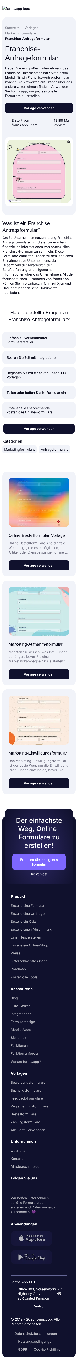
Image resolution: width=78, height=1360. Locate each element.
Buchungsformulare (26, 1090)
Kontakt (17, 1158)
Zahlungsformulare (25, 1122)
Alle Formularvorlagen (28, 1130)
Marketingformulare (19, 449)
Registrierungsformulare (29, 1106)
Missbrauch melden (26, 1166)
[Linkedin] (14, 1188)
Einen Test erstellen (26, 937)
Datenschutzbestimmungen (36, 1333)
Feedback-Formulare (27, 1098)
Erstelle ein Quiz (23, 921)
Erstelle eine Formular (28, 905)
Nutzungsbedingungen (35, 1341)
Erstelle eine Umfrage (28, 913)
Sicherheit (18, 1037)
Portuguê (41, 1279)
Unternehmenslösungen (29, 961)
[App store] (34, 1238)
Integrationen (21, 1014)
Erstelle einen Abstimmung (31, 929)
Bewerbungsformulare (28, 1082)
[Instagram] (23, 1188)
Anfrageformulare (54, 449)
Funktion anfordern (25, 1053)
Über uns (18, 1151)
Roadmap (18, 969)
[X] (32, 1188)
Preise (15, 953)
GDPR (22, 1349)
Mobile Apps (21, 1030)
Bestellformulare (23, 1114)
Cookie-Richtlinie (47, 1349)
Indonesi (40, 1271)
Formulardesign (23, 1022)
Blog (14, 998)
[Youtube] (41, 1188)
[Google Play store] (34, 1257)
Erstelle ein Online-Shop (29, 945)
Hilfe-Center (20, 1006)
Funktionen (19, 1045)
